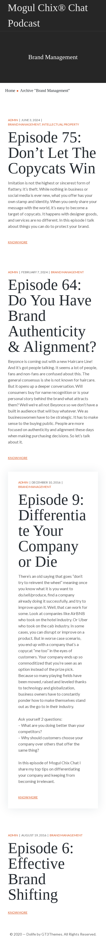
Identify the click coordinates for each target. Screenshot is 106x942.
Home (10, 90)
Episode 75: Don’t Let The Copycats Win (52, 153)
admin (13, 120)
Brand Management (24, 124)
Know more (18, 242)
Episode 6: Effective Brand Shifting (41, 871)
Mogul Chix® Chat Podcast (48, 15)
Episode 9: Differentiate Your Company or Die (52, 530)
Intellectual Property (60, 124)
